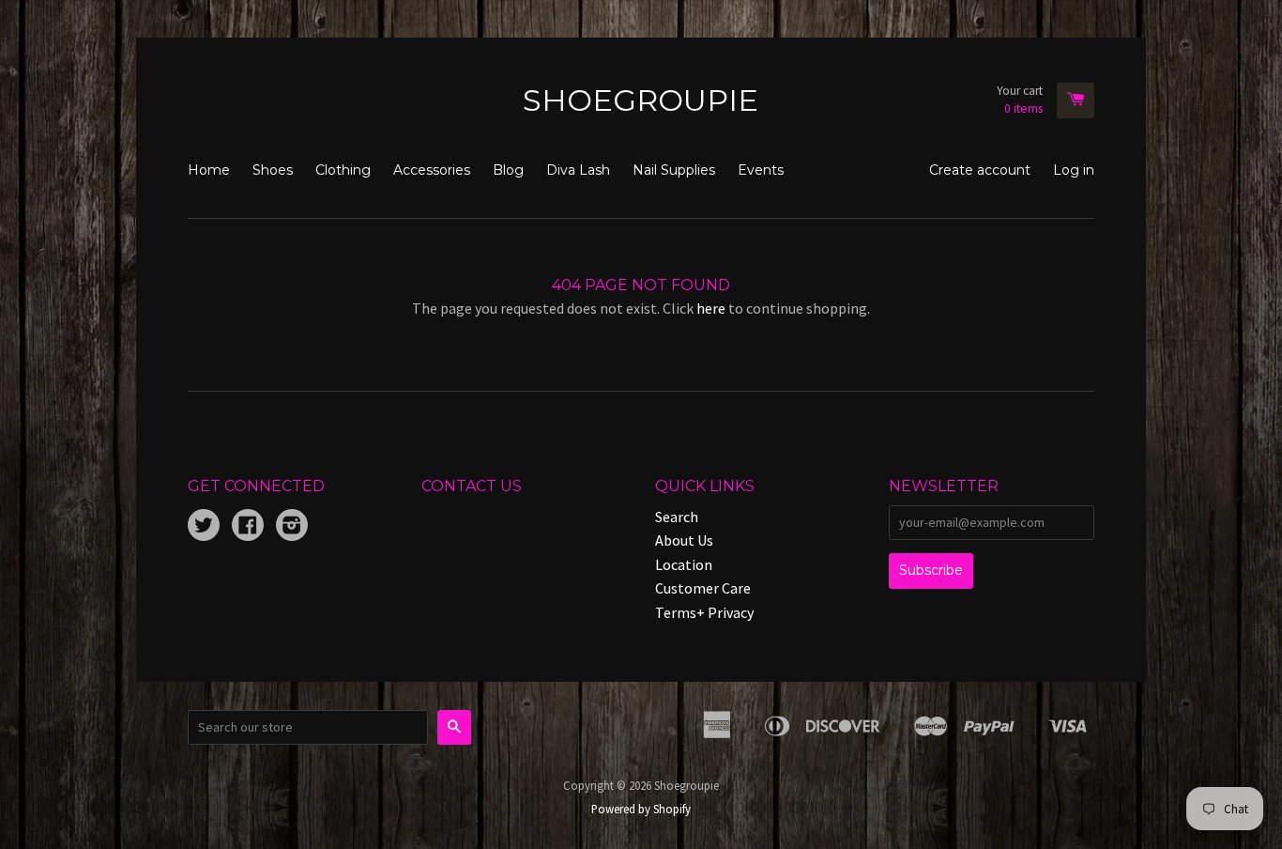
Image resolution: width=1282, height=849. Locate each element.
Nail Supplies (674, 170)
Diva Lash (578, 170)
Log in (1073, 170)
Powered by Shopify (641, 808)
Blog (508, 170)
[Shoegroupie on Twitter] (204, 526)
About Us (684, 540)
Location (683, 564)
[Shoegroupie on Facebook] (248, 526)
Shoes (272, 170)
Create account (979, 170)
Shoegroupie (640, 100)
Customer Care (703, 588)
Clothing (343, 170)
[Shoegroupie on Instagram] (292, 526)
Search (676, 516)
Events (761, 170)
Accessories (431, 170)
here (710, 308)
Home (209, 170)
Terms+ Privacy (704, 612)
